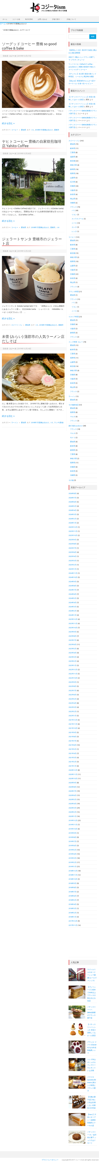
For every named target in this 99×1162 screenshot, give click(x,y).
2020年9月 (72, 783)
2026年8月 (72, 493)
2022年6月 (72, 695)
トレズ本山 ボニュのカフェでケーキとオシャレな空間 (91, 1064)
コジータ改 (16, 19)
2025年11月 (73, 531)
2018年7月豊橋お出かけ (44, 130)
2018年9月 (72, 883)
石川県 (72, 182)
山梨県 (72, 178)
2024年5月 (72, 598)
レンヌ (74, 231)
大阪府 (72, 190)
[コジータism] (49, 12)
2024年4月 (72, 602)
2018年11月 (73, 875)
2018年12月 (73, 871)
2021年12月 (73, 720)
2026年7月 (72, 498)
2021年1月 (72, 766)
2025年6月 (72, 552)
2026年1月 (72, 523)
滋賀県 (72, 157)
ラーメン (14, 422)
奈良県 (72, 194)
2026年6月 (72, 502)
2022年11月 (73, 674)
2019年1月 (72, 866)
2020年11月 (73, 774)
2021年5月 (72, 749)
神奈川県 (73, 165)
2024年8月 (72, 586)
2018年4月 (72, 904)
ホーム (5, 19)
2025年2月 (72, 565)
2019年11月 (73, 824)
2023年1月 (72, 665)
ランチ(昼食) (59, 422)
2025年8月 (72, 544)
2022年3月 (72, 707)
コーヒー (14, 130)
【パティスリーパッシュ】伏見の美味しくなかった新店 (91, 1029)
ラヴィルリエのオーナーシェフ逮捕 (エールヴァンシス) (92, 975)
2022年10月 (73, 678)
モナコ (72, 437)
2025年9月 (72, 539)
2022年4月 (72, 703)
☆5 (32, 130)
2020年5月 (72, 799)
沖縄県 (72, 203)
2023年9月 (72, 632)
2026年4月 (72, 510)
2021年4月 (72, 753)
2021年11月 (73, 724)
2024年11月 (73, 573)
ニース (74, 223)
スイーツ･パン (16, 325)
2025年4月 (72, 556)
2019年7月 (72, 841)
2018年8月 (72, 887)
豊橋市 (56, 130)
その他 (71, 480)
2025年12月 (73, 527)
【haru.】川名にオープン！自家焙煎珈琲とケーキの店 (91, 1119)
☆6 (58, 227)
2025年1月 (72, 569)
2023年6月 (72, 644)
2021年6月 (72, 745)
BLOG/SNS (29, 19)
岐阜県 (72, 148)
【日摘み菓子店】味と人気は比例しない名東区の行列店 (91, 1102)
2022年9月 (72, 682)
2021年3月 (72, 757)
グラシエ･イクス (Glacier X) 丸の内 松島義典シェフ (92, 1047)
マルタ (72, 416)
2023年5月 (72, 648)
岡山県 (72, 199)
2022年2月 (72, 711)
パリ (73, 210)
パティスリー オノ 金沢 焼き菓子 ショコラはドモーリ (91, 1137)
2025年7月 (72, 548)
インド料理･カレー (76, 342)
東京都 (72, 161)
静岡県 (72, 169)
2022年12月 (73, 669)
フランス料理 (74, 291)
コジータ (12, 56)
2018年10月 (73, 879)
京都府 (72, 186)
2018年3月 (72, 908)
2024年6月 (72, 594)
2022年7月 (72, 690)
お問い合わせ (42, 19)
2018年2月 (72, 913)
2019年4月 (72, 854)
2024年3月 (72, 607)
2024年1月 (72, 615)
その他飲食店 (74, 405)
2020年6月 (72, 795)
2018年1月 (72, 917)
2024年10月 (73, 577)
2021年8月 (72, 736)
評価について (71, 19)
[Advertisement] (83, 944)
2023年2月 (72, 661)
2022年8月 (72, 686)
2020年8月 (72, 787)
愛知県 (23, 130)
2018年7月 (72, 892)
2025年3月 (72, 560)
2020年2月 (72, 812)
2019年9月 (72, 833)
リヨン (74, 214)
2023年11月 (73, 623)
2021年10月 (73, 728)
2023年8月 (72, 636)
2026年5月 (72, 506)
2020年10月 (73, 778)
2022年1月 (72, 715)
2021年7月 (72, 741)
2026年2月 (72, 519)
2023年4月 (72, 653)
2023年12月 (73, 619)
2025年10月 (73, 535)
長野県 (72, 173)
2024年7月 (72, 590)
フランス (73, 207)
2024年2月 (72, 611)
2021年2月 (72, 762)
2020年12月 (73, 770)
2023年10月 (73, 627)
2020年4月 (72, 803)
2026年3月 (72, 514)
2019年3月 (72, 858)
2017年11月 (73, 925)
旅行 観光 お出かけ (76, 426)
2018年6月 (72, 896)
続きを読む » (8, 123)
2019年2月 (72, 862)
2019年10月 (73, 829)
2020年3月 (72, 808)
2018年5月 (72, 900)
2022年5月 (72, 699)
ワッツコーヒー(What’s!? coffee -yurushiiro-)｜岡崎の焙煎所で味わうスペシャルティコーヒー (82, 67)
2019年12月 (73, 820)
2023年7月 (72, 640)
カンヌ (74, 227)
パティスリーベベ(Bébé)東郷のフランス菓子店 (91, 1012)
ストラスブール (77, 219)
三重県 (72, 152)
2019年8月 (72, 837)
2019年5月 (72, 850)
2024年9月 (72, 581)
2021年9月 (72, 732)
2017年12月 (73, 921)
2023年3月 (72, 657)
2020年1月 (72, 816)
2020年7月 (72, 791)
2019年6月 (72, 845)
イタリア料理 (74, 317)
